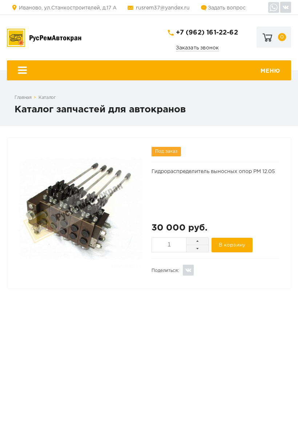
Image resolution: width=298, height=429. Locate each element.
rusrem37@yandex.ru (163, 8)
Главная (23, 98)
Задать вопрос (227, 8)
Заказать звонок (197, 48)
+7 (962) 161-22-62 (207, 33)
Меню (270, 71)
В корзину (232, 245)
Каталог (47, 98)
